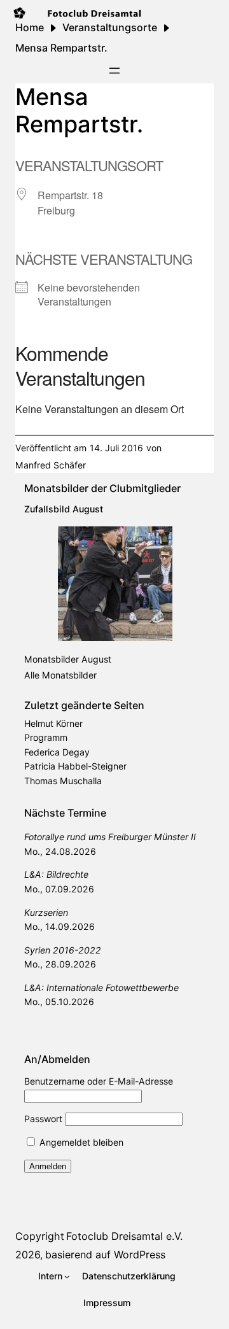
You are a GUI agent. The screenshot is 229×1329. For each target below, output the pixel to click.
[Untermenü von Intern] (66, 1276)
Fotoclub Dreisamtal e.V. (124, 1236)
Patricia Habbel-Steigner (75, 766)
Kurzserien (46, 912)
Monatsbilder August (67, 659)
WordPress (139, 1254)
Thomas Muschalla (63, 780)
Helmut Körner (53, 723)
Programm (45, 737)
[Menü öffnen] (114, 70)
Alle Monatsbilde (59, 675)
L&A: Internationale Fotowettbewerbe (101, 987)
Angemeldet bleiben (80, 1142)
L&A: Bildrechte (56, 874)
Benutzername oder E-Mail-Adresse (98, 1081)
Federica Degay (57, 752)
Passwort (43, 1118)
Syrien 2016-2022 (62, 950)
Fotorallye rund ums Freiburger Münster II (110, 836)
